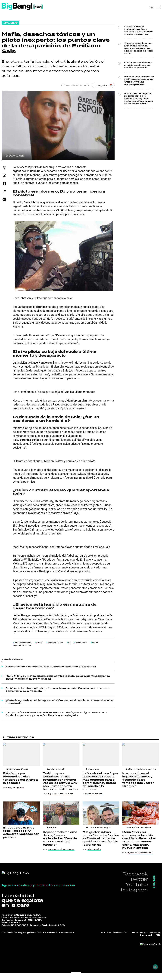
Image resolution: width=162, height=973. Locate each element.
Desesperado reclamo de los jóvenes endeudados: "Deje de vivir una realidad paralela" (139, 80)
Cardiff (39, 642)
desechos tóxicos (55, 642)
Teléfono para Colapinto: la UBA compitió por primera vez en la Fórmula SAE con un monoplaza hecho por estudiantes (60, 781)
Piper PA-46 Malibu (22, 645)
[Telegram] (4, 199)
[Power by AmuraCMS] (150, 944)
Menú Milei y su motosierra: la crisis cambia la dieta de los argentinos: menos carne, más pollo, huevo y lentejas (58, 677)
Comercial (146, 935)
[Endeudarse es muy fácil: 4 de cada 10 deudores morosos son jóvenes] (21, 812)
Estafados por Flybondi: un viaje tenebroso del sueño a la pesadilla (51, 666)
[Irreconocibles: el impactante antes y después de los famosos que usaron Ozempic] (140, 754)
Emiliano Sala (81, 642)
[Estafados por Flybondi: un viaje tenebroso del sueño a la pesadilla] (21, 754)
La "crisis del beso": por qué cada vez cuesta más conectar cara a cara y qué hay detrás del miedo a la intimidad (100, 781)
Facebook (135, 874)
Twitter (139, 879)
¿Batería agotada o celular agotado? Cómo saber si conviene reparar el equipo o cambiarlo (59, 702)
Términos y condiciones (146, 932)
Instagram (134, 890)
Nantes (95, 642)
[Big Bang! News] (22, 6)
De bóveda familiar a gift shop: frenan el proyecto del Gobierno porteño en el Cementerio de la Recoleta (57, 690)
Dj (69, 642)
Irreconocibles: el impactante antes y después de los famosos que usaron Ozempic (138, 30)
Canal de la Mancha (22, 642)
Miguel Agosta (16, 787)
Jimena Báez (94, 849)
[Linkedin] (4, 191)
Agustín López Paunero (60, 793)
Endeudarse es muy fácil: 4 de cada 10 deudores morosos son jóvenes (21, 832)
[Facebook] (4, 183)
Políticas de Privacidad (114, 932)
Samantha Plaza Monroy (61, 849)
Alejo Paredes (95, 793)
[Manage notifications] (155, 966)
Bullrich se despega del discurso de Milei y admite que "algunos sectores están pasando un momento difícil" (138, 98)
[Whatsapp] (4, 168)
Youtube (137, 884)
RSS (158, 935)
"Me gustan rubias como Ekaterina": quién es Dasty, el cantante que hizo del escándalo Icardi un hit (138, 48)
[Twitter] (4, 175)
